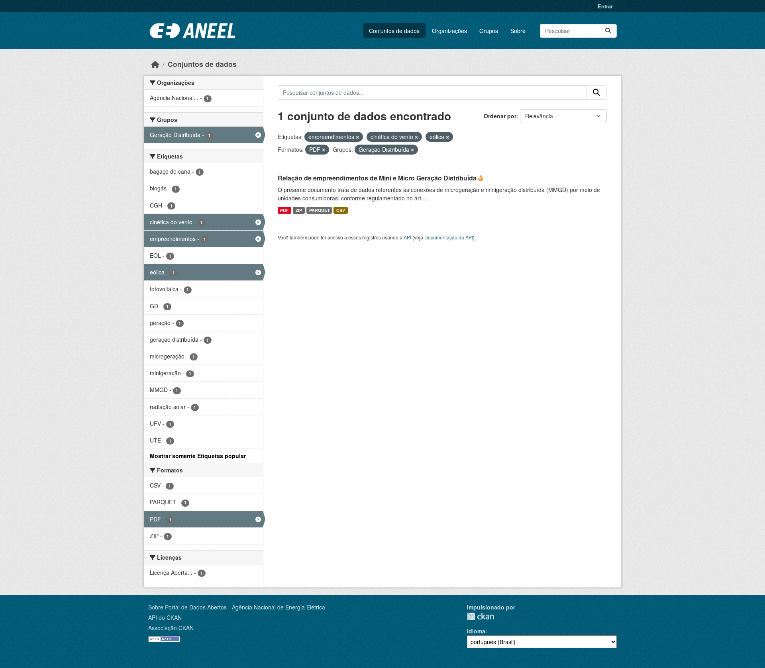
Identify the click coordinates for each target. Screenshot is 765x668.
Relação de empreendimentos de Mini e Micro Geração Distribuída (378, 177)
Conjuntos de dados (394, 31)
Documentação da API (448, 237)
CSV (340, 210)
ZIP (299, 210)
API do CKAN (165, 617)
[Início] (155, 64)
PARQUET (319, 210)
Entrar (605, 6)
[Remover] (357, 137)
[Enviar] (608, 31)
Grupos (488, 31)
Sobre (518, 31)
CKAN (480, 616)
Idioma (476, 631)
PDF (284, 210)
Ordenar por (500, 116)
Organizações (449, 31)
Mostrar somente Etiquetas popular (198, 456)
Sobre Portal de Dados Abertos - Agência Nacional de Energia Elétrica (236, 607)
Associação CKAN (171, 628)
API (407, 237)
